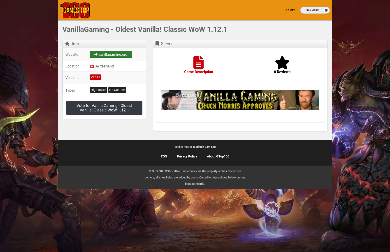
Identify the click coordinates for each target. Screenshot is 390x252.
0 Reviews (282, 72)
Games (290, 10)
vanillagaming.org (112, 54)
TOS (164, 156)
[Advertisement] (318, 94)
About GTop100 (218, 156)
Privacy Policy (187, 156)
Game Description (198, 72)
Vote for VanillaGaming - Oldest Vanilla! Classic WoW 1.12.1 (104, 107)
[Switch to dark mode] (315, 10)
